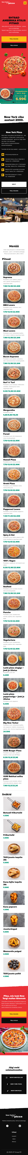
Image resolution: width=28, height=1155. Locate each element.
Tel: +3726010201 (18, 171)
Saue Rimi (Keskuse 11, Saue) (13, 174)
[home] (8, 3)
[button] (25, 2)
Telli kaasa (14, 190)
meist (14, 184)
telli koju (14, 45)
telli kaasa (14, 39)
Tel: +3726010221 (14, 161)
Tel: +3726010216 (10, 176)
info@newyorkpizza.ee (11, 154)
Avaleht (14, 1136)
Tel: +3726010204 (20, 166)
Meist (14, 1139)
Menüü (14, 1141)
